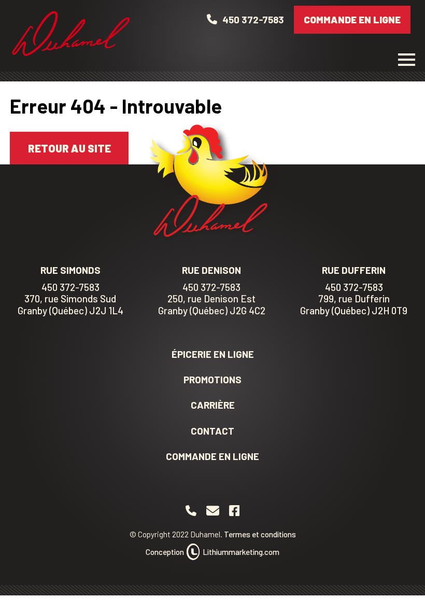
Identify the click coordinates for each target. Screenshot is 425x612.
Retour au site (69, 148)
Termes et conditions (260, 534)
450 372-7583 (70, 287)
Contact (212, 431)
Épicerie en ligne (213, 354)
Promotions (212, 379)
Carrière (213, 405)
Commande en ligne (352, 19)
